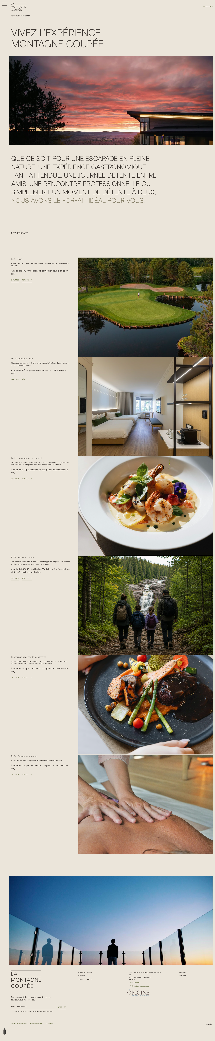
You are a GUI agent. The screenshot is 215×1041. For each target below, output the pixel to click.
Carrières (81, 976)
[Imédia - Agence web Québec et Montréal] (209, 1024)
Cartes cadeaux (84, 979)
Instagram (182, 976)
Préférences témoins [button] (36, 1023)
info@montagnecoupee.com (139, 986)
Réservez (207, 7)
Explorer (15, 280)
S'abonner (62, 1007)
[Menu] (4, 4)
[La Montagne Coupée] (18, 6)
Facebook (182, 972)
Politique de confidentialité (45, 1011)
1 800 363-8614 (134, 983)
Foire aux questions (85, 972)
